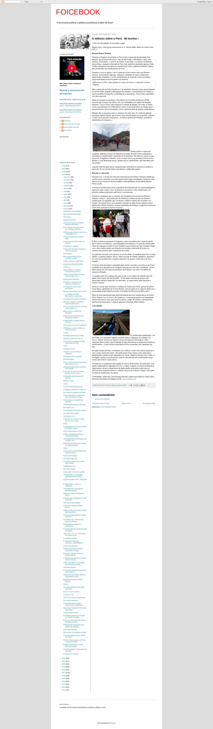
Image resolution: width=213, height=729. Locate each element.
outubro (66, 183)
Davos (65, 424)
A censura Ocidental (70, 629)
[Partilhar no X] (139, 385)
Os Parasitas (67, 254)
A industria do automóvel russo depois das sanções (73, 625)
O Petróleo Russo (69, 349)
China (65, 346)
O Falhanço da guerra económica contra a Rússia (74, 559)
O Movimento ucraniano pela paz (74, 404)
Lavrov (65, 384)
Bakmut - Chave (68, 381)
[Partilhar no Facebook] (142, 385)
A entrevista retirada (70, 538)
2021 (64, 661)
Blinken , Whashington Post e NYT (74, 291)
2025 (64, 169)
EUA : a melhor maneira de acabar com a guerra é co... (74, 363)
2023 (64, 174)
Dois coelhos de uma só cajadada (74, 325)
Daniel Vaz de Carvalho (72, 124)
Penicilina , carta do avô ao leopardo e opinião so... (72, 283)
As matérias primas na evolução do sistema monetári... (74, 616)
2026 (64, 166)
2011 (64, 690)
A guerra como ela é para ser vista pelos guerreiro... (74, 511)
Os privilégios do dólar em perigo (74, 299)
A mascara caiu (68, 595)
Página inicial (126, 403)
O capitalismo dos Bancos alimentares (72, 525)
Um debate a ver (68, 416)
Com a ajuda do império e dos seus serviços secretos (73, 228)
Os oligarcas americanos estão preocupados (73, 462)
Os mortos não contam (70, 413)
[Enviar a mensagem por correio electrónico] (130, 385)
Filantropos (67, 217)
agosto (66, 188)
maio (65, 197)
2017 (64, 673)
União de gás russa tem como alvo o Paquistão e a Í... (75, 233)
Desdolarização (68, 359)
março (66, 203)
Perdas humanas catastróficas (73, 261)
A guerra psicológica (70, 456)
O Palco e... (67, 267)
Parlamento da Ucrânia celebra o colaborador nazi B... (74, 575)
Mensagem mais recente (101, 403)
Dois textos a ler (68, 407)
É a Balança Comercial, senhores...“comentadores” (73, 542)
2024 (64, 172)
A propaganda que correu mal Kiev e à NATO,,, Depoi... (75, 427)
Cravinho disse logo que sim (72, 387)
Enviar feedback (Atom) (108, 407)
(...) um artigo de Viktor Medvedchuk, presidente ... (73, 295)
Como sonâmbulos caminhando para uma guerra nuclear (74, 396)
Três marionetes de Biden (72, 503)
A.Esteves (67, 121)
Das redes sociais (69, 469)
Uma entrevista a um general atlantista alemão (73, 489)
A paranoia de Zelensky (71, 279)
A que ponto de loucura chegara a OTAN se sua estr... (74, 250)
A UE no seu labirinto (70, 546)
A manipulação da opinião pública (74, 410)
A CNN (65, 584)
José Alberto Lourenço (71, 127)
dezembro (67, 177)
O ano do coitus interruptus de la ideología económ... (74, 621)
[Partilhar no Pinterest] (144, 385)
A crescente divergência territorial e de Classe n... (74, 571)
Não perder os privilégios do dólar (74, 632)
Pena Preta (67, 130)
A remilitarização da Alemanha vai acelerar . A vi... (74, 439)
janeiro (66, 209)
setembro (67, 186)
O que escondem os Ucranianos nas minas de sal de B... (74, 563)
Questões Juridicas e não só (72, 338)
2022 (64, 658)
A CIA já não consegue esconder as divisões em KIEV (74, 342)
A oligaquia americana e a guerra (74, 389)
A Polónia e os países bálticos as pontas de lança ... (74, 329)
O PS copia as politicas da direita (74, 392)
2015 (64, 678)
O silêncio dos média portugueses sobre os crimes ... (74, 452)
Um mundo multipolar (70, 600)
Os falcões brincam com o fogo (73, 335)
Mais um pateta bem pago (72, 214)
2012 (64, 687)
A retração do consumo (71, 654)
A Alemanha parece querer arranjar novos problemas (72, 604)
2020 (64, 664)
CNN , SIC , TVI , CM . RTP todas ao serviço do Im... (74, 534)
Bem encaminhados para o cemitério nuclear (72, 257)
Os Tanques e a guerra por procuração (72, 287)
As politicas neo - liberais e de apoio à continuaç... (73, 520)
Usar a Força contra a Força (72, 431)
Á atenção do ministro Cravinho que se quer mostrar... (73, 420)
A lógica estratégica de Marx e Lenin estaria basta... (73, 435)
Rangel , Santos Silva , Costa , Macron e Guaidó (73, 645)
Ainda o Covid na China (71, 592)
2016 (64, 676)
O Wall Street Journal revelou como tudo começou (73, 549)
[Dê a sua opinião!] (137, 385)
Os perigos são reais (70, 459)
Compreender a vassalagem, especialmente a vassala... (73, 475)
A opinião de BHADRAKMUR (73, 264)
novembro (67, 180)
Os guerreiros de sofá (70, 613)
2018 (64, 670)
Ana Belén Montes (69, 567)
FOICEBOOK (78, 12)
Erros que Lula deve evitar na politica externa (73, 554)
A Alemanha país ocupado (72, 211)
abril (65, 200)
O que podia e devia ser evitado (74, 472)
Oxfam (65, 448)
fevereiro (67, 206)
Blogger (112, 723)
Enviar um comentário (102, 399)
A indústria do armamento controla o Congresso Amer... (74, 444)
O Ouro (65, 333)
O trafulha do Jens (69, 466)
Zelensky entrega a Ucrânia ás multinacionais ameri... (73, 302)
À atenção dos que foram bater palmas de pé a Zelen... (73, 372)
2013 (64, 684)
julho (65, 191)
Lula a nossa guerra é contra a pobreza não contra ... (73, 223)
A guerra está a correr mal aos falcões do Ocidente (73, 316)
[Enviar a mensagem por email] (134, 385)
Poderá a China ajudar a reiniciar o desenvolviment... (74, 641)
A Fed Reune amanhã (70, 246)
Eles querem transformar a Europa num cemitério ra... (74, 307)
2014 (64, 681)
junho (66, 194)
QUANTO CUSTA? (69, 220)
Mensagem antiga (149, 403)
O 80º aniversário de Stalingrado (74, 597)
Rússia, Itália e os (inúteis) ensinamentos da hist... (72, 270)
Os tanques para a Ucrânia (72, 356)
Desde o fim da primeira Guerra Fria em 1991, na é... (74, 275)
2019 (64, 667)
